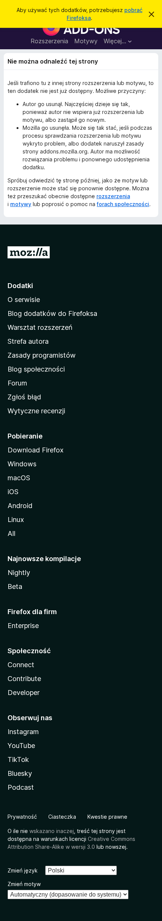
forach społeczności (123, 204)
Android (20, 506)
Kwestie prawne (107, 816)
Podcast (21, 787)
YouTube (21, 746)
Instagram (23, 732)
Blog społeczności (36, 369)
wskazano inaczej (51, 831)
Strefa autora (28, 341)
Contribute (24, 679)
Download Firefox (36, 450)
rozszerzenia (113, 196)
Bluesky (20, 773)
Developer (24, 692)
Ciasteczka (62, 816)
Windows (22, 464)
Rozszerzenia (49, 41)
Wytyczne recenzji (36, 411)
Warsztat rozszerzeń (40, 327)
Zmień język (23, 870)
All (11, 533)
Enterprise (23, 626)
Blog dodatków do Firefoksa (52, 313)
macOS (19, 478)
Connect (21, 665)
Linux (16, 519)
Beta (15, 586)
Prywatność (22, 816)
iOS (13, 492)
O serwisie (24, 299)
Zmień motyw (24, 884)
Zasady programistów (42, 355)
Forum (17, 383)
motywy (20, 204)
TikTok (18, 759)
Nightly (19, 573)
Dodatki (20, 286)
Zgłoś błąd (24, 397)
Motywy (86, 41)
